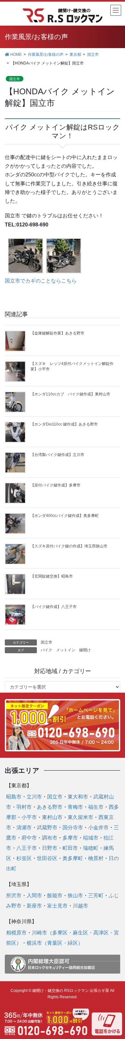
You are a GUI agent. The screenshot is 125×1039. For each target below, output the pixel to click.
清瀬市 (24, 827)
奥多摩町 (73, 858)
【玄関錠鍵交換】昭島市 (51, 576)
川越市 (80, 905)
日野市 (49, 848)
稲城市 (90, 837)
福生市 (96, 807)
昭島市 (13, 796)
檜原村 (96, 858)
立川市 (34, 796)
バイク (46, 650)
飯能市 (55, 895)
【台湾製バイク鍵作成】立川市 (57, 454)
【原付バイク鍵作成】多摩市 (55, 485)
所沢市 (13, 895)
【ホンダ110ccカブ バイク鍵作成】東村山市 (70, 394)
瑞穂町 (90, 848)
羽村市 (24, 807)
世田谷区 (47, 858)
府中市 (29, 837)
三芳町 (96, 895)
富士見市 (57, 905)
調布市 (49, 837)
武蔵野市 (47, 827)
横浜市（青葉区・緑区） (55, 943)
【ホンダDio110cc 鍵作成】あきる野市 (64, 424)
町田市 (70, 848)
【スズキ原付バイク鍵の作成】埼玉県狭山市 (68, 546)
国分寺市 (73, 827)
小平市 (29, 817)
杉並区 (24, 858)
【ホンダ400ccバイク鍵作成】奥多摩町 (64, 515)
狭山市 (75, 895)
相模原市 (16, 932)
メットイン (65, 650)
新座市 (34, 905)
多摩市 (70, 837)
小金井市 (98, 827)
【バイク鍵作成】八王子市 (53, 606)
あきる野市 (50, 807)
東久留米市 (80, 817)
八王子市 (26, 848)
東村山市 (52, 817)
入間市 (34, 895)
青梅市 (75, 807)
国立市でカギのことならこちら (41, 280)
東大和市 (78, 796)
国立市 (14, 79)
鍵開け (85, 650)
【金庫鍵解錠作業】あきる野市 (57, 333)
